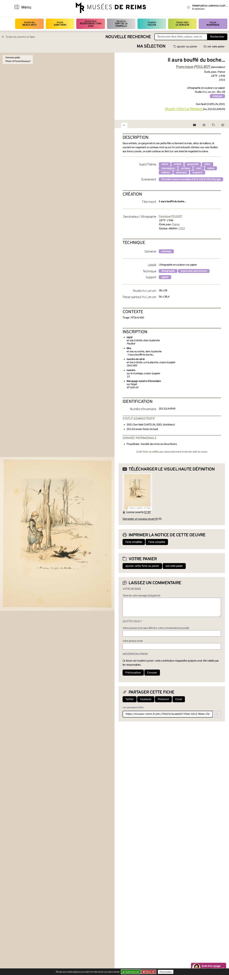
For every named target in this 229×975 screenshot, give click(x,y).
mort (199, 168)
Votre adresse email (133, 641)
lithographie (168, 271)
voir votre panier (215, 46)
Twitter (129, 699)
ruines (210, 168)
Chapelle (152, 23)
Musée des (29, 23)
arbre (207, 164)
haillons (165, 172)
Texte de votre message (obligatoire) (141, 595)
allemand (181, 172)
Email (178, 699)
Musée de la (90, 24)
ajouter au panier (187, 46)
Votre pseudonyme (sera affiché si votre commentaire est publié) (156, 628)
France (176, 224)
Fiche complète (156, 542)
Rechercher (217, 37)
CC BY (147, 512)
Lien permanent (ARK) (133, 707)
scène (164, 164)
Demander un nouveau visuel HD (140, 519)
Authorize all (132, 971)
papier (164, 277)
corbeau (185, 168)
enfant (177, 164)
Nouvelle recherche (128, 37)
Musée (60, 23)
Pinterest (163, 699)
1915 (182, 228)
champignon (168, 168)
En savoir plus (198, 9)
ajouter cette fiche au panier (142, 566)
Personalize (166, 971)
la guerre (197, 172)
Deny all (149, 971)
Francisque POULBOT (170, 216)
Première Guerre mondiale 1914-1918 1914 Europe (190, 179)
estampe (217, 96)
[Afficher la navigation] (16, 7)
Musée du (121, 24)
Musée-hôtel (182, 23)
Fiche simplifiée (133, 542)
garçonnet (192, 164)
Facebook (146, 699)
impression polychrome (194, 271)
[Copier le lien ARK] (217, 714)
